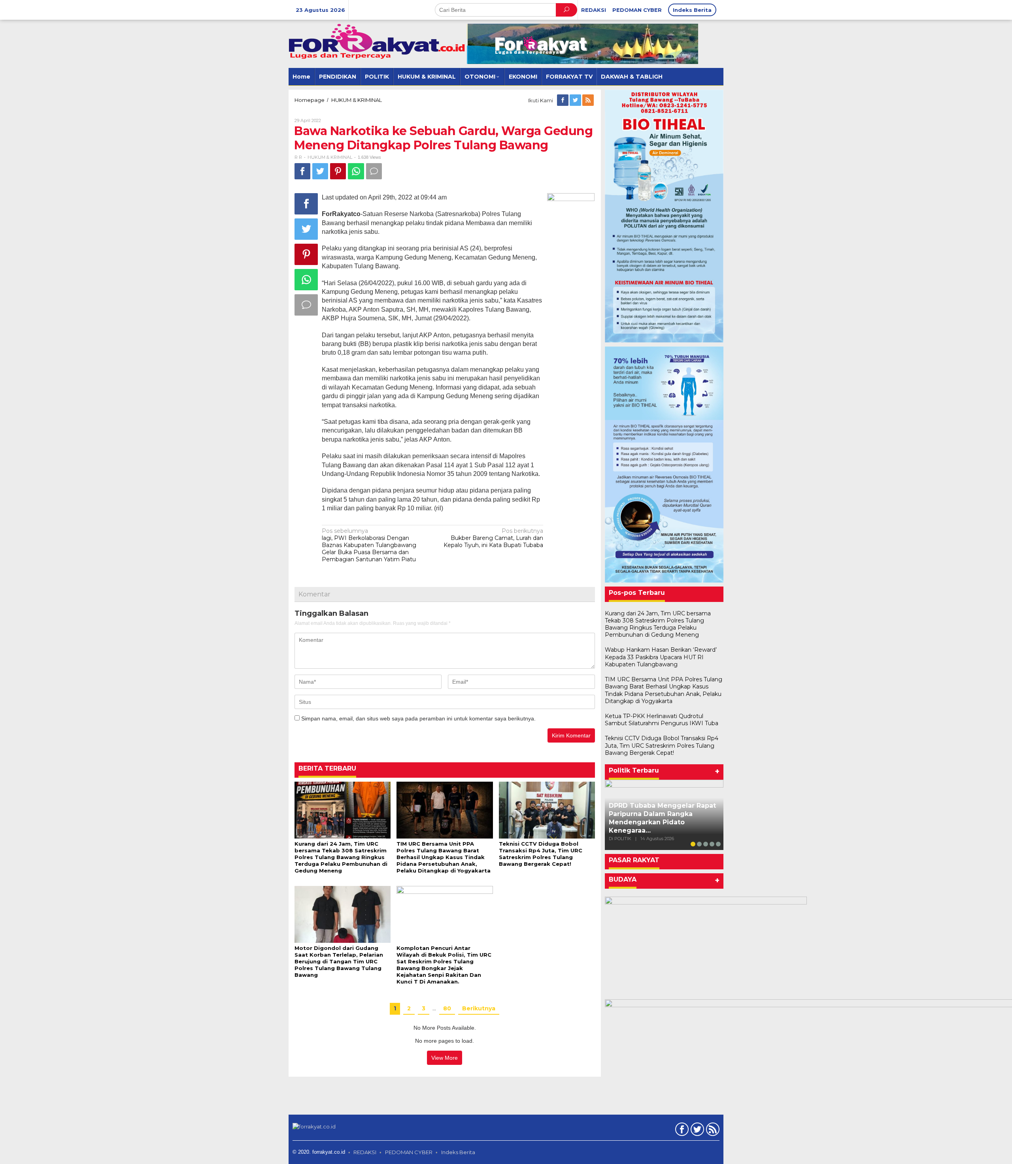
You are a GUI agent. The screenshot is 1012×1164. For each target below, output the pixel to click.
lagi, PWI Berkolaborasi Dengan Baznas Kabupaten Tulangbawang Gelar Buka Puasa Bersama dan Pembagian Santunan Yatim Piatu (369, 545)
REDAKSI (364, 1152)
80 (447, 1008)
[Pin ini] (338, 171)
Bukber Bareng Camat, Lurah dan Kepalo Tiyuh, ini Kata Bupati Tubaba (493, 538)
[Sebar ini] (302, 171)
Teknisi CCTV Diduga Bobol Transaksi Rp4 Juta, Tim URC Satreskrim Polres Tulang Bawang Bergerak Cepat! (540, 854)
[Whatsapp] (356, 171)
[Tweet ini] (320, 171)
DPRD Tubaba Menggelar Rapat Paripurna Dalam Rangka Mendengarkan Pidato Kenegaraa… (662, 818)
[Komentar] (374, 171)
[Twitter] (576, 100)
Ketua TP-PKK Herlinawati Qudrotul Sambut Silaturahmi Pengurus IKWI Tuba (661, 720)
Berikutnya (478, 1008)
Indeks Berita (458, 1152)
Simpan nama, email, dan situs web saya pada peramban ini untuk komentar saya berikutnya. (418, 718)
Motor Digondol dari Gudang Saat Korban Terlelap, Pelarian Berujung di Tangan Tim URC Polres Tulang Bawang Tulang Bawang (339, 961)
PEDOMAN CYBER (408, 1152)
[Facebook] (563, 100)
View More (444, 1058)
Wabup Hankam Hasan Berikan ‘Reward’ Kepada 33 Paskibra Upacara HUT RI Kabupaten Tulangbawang (661, 657)
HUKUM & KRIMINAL (330, 157)
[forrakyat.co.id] (377, 41)
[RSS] (588, 100)
